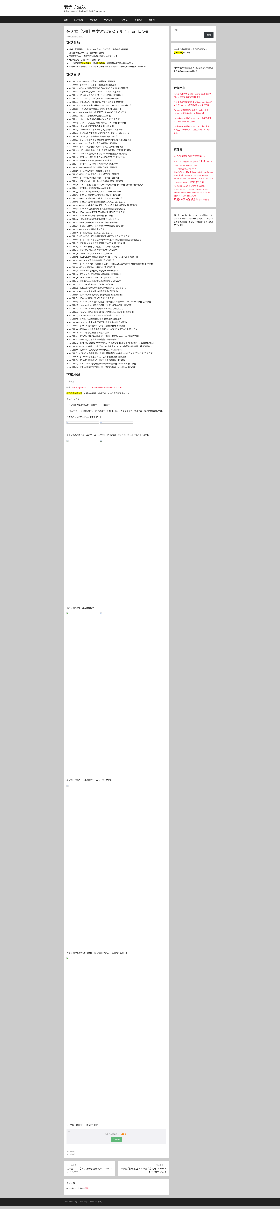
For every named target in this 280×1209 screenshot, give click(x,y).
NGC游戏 (183, 178)
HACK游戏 (123, 20)
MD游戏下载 (179, 175)
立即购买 (116, 1139)
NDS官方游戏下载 (203, 175)
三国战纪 (177, 192)
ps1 (188, 178)
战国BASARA (178, 196)
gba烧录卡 (200, 172)
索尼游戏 (108, 20)
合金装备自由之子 (193, 192)
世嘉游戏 (93, 20)
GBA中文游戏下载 (179, 165)
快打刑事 (208, 192)
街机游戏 (206, 200)
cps (204, 156)
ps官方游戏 (194, 186)
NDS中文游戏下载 (190, 175)
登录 (87, 1188)
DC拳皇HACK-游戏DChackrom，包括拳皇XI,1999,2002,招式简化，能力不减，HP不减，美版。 (193, 129)
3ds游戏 (182, 155)
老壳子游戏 (75, 7)
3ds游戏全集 (195, 156)
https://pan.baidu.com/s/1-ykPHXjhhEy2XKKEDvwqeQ (97, 387)
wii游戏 (72, 1154)
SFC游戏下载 (190, 189)
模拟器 (152, 20)
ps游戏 (202, 186)
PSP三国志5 (178, 182)
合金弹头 (183, 192)
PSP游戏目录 (178, 186)
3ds (175, 156)
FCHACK (177, 162)
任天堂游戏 (78, 20)
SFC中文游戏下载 (179, 189)
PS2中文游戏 (201, 178)
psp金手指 (186, 186)
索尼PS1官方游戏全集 (186, 199)
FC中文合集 (185, 162)
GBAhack (205, 161)
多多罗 (202, 192)
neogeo (176, 178)
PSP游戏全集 (197, 182)
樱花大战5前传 (192, 196)
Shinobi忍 (199, 189)
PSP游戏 (186, 183)
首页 (66, 20)
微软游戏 (138, 20)
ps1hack (193, 178)
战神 (184, 196)
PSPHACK (209, 178)
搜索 (176, 30)
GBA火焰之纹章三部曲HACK (185, 169)
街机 (200, 200)
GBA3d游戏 (194, 162)
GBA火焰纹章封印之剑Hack (185, 172)
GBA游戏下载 (191, 165)
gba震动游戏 (208, 172)
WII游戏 (72, 1151)
